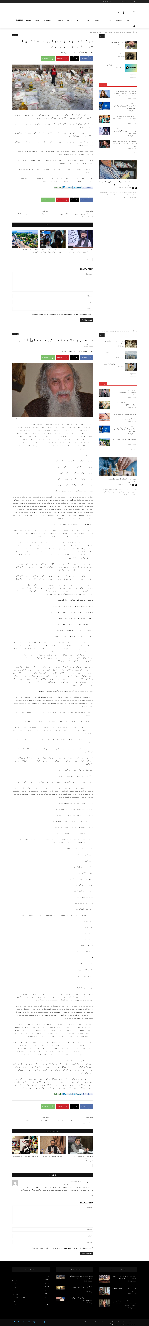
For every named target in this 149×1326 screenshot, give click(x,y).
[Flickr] (39, 1322)
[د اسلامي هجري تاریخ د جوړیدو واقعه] (60, 1288)
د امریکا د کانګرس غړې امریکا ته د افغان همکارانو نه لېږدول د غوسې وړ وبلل (125, 1303)
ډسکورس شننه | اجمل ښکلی (116, 65)
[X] (125, 1)
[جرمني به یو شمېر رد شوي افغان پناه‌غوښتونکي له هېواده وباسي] (53, 239)
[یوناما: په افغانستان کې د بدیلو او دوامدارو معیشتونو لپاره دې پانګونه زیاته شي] (104, 94)
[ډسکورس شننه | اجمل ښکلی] (131, 68)
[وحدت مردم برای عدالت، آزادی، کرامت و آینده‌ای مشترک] (104, 1279)
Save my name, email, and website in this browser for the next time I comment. (61, 315)
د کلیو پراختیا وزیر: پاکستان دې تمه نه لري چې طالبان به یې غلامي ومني (80, 252)
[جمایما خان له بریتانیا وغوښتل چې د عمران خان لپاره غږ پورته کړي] (104, 144)
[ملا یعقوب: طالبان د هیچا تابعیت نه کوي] (104, 1291)
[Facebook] (134, 1)
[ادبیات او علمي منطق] (131, 56)
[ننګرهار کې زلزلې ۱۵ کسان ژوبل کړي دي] (25, 239)
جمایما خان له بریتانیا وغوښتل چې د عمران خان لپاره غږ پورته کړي (124, 143)
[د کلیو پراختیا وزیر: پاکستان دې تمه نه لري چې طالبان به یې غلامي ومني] (80, 239)
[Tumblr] (128, 1)
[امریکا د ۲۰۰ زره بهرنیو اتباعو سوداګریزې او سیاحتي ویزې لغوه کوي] (104, 106)
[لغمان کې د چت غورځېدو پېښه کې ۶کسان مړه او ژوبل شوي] (60, 1277)
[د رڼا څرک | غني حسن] (131, 45)
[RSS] (24, 1322)
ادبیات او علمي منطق (117, 53)
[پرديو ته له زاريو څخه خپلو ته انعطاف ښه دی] (60, 1299)
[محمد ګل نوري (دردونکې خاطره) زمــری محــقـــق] (118, 169)
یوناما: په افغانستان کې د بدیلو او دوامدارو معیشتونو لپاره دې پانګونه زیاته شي (125, 93)
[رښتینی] (80, 53)
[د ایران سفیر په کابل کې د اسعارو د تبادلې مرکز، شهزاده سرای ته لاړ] (104, 119)
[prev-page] (91, 259)
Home (135, 32)
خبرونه (128, 32)
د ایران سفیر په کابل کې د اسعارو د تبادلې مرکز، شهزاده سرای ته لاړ (125, 118)
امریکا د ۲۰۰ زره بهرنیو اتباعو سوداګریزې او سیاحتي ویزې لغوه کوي (125, 105)
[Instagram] (131, 1)
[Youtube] (122, 1)
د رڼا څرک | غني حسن (118, 42)
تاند (130, 187)
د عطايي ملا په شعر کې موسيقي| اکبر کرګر (34, 214)
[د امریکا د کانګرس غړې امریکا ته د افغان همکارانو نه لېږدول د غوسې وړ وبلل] (104, 1303)
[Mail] (29, 1322)
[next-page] (87, 259)
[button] (134, 25)
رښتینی (70, 52)
